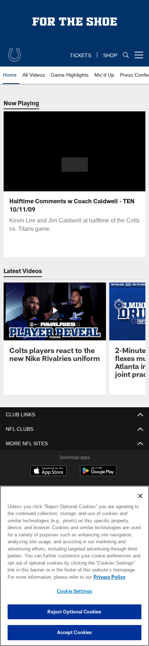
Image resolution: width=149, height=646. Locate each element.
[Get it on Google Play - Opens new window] (98, 474)
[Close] (140, 496)
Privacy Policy (47, 577)
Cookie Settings (74, 591)
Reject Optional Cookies (74, 612)
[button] (75, 169)
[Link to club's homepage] (14, 52)
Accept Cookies (74, 632)
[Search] (126, 55)
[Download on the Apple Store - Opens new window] (48, 472)
